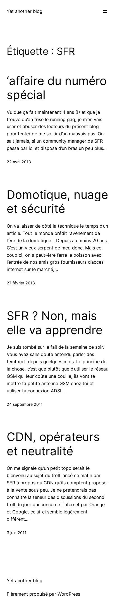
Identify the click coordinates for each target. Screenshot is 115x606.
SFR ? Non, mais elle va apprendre (54, 323)
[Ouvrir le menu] (105, 11)
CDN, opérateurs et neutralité (53, 444)
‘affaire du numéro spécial (57, 88)
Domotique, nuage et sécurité (57, 202)
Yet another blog (24, 11)
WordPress (69, 594)
